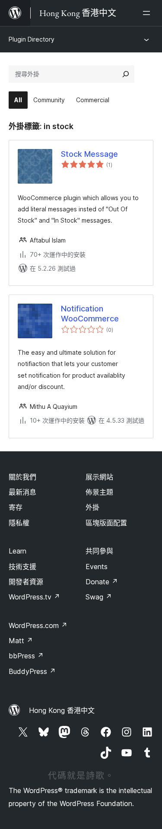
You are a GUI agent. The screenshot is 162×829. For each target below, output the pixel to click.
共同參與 (99, 551)
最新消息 (22, 492)
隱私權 (19, 522)
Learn (17, 551)
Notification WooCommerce (90, 313)
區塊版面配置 (106, 522)
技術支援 (22, 566)
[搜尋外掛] (125, 74)
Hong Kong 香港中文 (62, 710)
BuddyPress (32, 671)
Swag (99, 597)
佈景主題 (99, 492)
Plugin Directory (31, 39)
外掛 (92, 507)
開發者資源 (26, 581)
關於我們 (22, 477)
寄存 (15, 507)
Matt (21, 640)
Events (97, 566)
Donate (102, 581)
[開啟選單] (148, 13)
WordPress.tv (34, 597)
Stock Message (89, 154)
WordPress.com (38, 625)
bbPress (26, 655)
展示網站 (99, 477)
